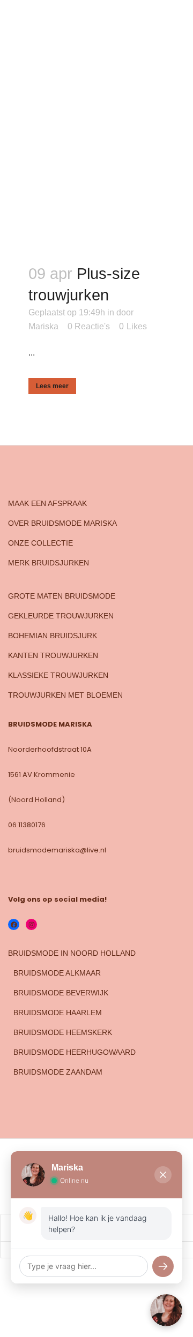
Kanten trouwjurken (53, 655)
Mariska (43, 326)
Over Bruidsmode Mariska (62, 523)
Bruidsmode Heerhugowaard (74, 1052)
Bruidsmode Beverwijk (60, 992)
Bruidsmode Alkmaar (57, 973)
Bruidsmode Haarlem (57, 1012)
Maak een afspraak (47, 503)
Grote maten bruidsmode (61, 596)
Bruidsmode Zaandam (57, 1072)
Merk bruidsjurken (48, 562)
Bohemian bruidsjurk (52, 635)
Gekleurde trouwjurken (61, 615)
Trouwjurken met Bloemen (65, 695)
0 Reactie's (89, 326)
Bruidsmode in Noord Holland (72, 953)
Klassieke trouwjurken (58, 675)
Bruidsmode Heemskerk (62, 1032)
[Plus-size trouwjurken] (96, 165)
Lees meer (52, 386)
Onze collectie (40, 543)
